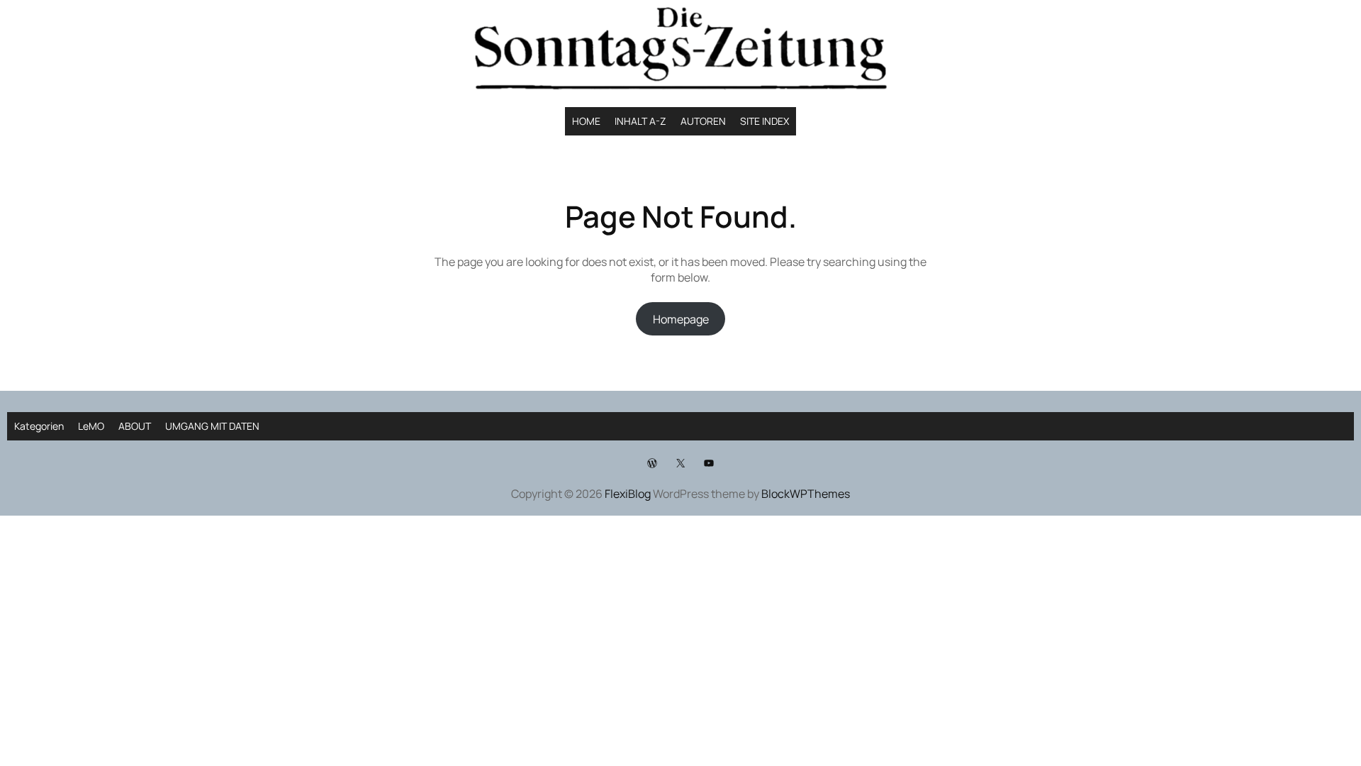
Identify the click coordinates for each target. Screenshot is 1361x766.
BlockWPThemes (805, 493)
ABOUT (134, 426)
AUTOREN (703, 121)
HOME (586, 121)
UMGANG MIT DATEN (212, 426)
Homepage (681, 319)
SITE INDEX (764, 121)
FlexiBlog (628, 493)
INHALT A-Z (640, 121)
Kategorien (39, 426)
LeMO (91, 426)
